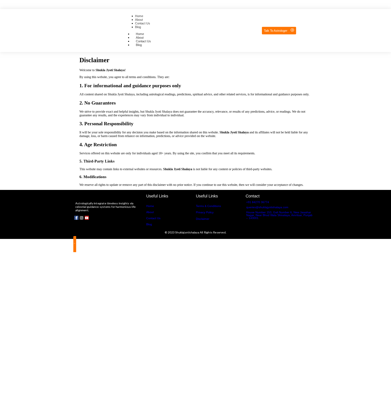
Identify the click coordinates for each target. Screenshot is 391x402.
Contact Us (153, 218)
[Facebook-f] (76, 218)
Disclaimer (202, 218)
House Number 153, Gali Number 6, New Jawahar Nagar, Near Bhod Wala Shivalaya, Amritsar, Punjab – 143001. (279, 215)
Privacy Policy (205, 212)
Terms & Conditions (208, 206)
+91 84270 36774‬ (257, 202)
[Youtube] (87, 218)
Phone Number (31, 335)
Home (150, 206)
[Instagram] (81, 218)
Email (25, 348)
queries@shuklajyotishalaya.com (267, 207)
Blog (139, 45)
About (150, 212)
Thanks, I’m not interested (64, 397)
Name (25, 326)
